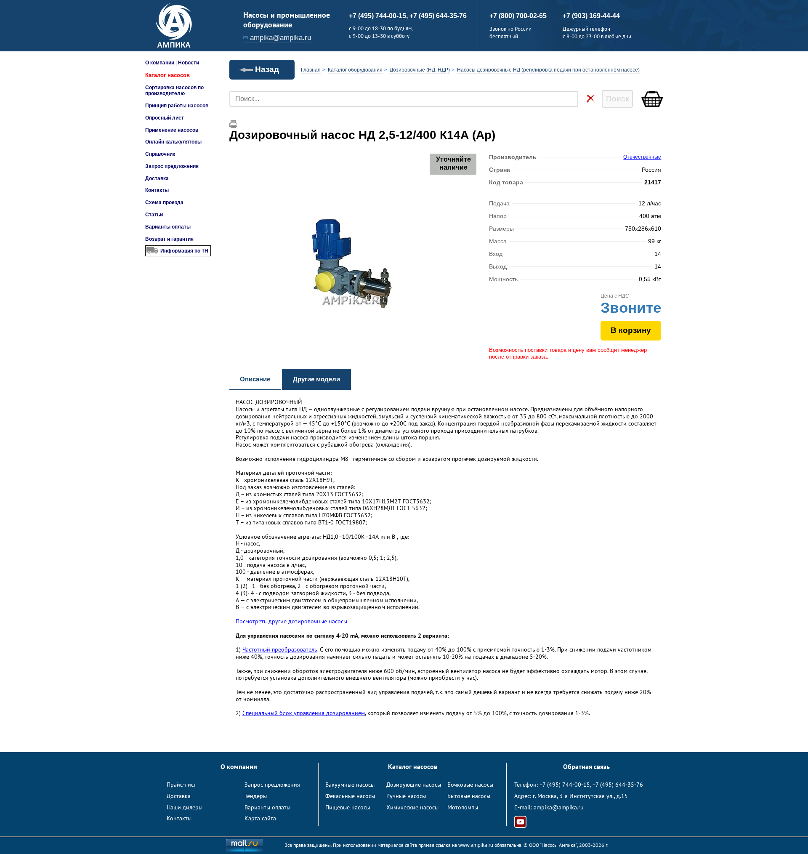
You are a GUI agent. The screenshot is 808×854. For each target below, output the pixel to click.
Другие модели (316, 379)
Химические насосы (412, 807)
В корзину (631, 330)
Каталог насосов (167, 75)
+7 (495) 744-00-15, (379, 15)
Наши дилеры (184, 807)
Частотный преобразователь (279, 649)
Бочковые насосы (470, 784)
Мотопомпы (462, 807)
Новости (188, 63)
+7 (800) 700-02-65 (518, 15)
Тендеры (256, 796)
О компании (159, 63)
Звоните (631, 307)
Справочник (160, 154)
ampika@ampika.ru (280, 38)
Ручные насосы (406, 796)
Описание (255, 379)
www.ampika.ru (475, 845)
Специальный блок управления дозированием (303, 713)
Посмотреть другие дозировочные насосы (291, 621)
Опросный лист (164, 118)
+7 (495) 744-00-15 (565, 784)
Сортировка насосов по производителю (174, 90)
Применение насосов (171, 130)
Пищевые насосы (347, 807)
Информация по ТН (184, 251)
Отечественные (642, 157)
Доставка (157, 178)
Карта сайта (260, 818)
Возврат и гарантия (169, 239)
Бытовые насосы (468, 796)
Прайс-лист (181, 784)
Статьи (154, 215)
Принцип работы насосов (176, 106)
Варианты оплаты (168, 227)
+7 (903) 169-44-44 (591, 15)
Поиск (617, 98)
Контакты (157, 190)
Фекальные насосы (350, 796)
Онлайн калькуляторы (173, 142)
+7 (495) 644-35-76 (438, 15)
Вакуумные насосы (350, 784)
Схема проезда (164, 202)
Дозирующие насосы (413, 784)
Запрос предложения (172, 166)
